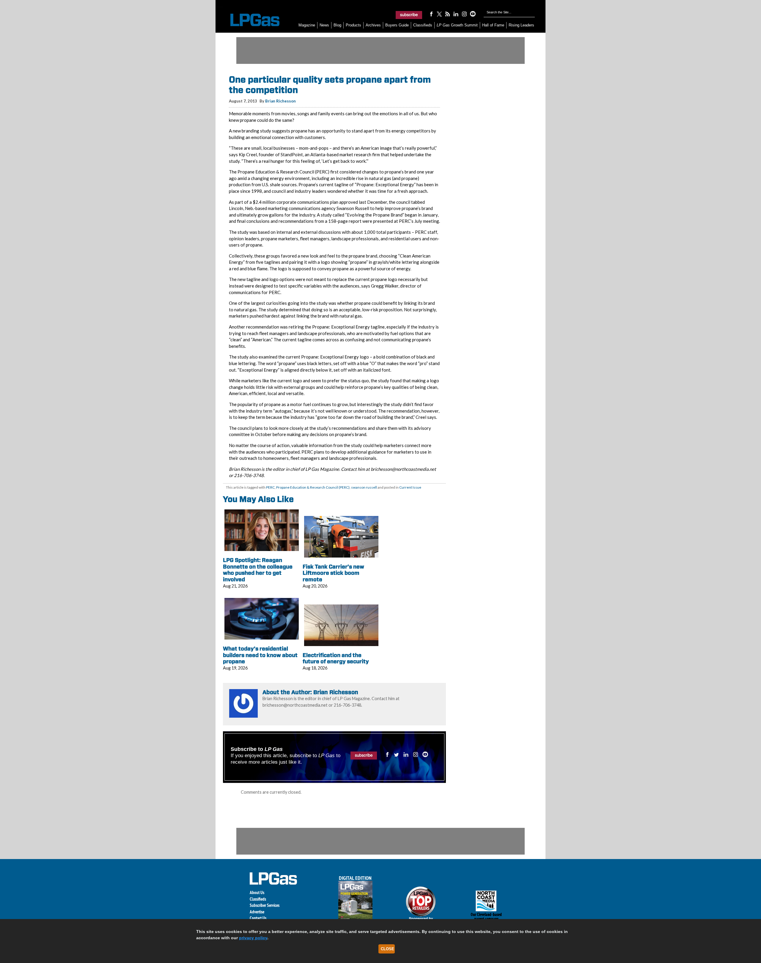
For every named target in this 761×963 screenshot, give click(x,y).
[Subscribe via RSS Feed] (448, 13)
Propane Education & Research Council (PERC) (313, 487)
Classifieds (422, 25)
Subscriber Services (264, 905)
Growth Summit (457, 25)
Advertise (257, 912)
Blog (337, 25)
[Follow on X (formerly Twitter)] (439, 13)
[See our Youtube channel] (472, 13)
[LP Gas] (249, 20)
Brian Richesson (280, 101)
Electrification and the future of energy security (336, 658)
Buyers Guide (397, 25)
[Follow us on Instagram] (464, 13)
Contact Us (258, 918)
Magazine (306, 25)
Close (387, 949)
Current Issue (410, 487)
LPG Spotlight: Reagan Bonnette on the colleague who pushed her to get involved (258, 569)
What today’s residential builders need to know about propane (260, 654)
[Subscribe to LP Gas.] (409, 15)
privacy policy (253, 937)
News (324, 25)
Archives (373, 25)
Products (353, 25)
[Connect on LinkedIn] (456, 13)
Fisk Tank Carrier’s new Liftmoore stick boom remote (333, 572)
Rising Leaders (521, 25)
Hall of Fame (493, 25)
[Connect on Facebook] (431, 13)
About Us (257, 892)
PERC (270, 487)
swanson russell (364, 487)
